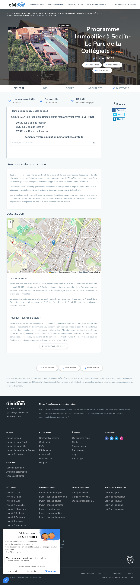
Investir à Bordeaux (15, 517)
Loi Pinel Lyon (112, 492)
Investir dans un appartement (53, 497)
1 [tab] (33, 75)
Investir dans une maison (51, 505)
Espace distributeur (15, 476)
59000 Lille (15, 417)
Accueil (9, 13)
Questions (122, 88)
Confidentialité (116, 573)
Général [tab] (19, 88)
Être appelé (114, 65)
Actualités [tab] (95, 88)
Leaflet (53, 272)
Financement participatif (50, 492)
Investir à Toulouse (15, 513)
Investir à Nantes (14, 521)
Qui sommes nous (81, 438)
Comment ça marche (49, 438)
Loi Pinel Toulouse (114, 505)
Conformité (44, 454)
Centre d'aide (45, 442)
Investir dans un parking (50, 513)
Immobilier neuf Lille (16, 446)
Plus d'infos (93, 65)
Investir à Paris (13, 497)
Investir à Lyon (13, 501)
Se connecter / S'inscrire (125, 4)
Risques (43, 463)
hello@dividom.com (19, 412)
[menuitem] (37, 4)
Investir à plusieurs (75, 5)
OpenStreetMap (85, 272)
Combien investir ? (81, 497)
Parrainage (77, 458)
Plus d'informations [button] (95, 5)
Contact (76, 442)
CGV (105, 573)
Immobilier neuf (36, 5)
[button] (53, 243)
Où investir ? (11, 487)
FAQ (41, 446)
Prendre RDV (103, 70)
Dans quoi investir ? (47, 487)
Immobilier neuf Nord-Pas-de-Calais (48, 13)
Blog (74, 454)
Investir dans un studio (50, 501)
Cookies (128, 573)
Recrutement (78, 450)
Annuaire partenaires (16, 472)
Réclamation (45, 450)
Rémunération (46, 458)
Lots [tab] (45, 88)
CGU (99, 573)
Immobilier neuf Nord (16, 442)
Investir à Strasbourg (16, 509)
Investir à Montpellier (16, 525)
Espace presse (79, 446)
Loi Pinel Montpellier (115, 497)
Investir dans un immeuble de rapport (57, 517)
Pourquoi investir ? (81, 492)
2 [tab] (37, 75)
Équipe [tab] (70, 88)
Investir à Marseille (15, 505)
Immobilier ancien (55, 5)
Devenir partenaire (15, 468)
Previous (4, 49)
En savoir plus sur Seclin (53, 346)
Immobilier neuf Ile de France (20, 450)
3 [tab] (41, 75)
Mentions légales (87, 573)
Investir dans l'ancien (49, 509)
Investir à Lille (13, 492)
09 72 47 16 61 (16, 408)
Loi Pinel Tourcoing (114, 509)
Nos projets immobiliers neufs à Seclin (84, 13)
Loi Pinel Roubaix (113, 501)
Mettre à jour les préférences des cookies (117, 577)
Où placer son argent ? (83, 501)
